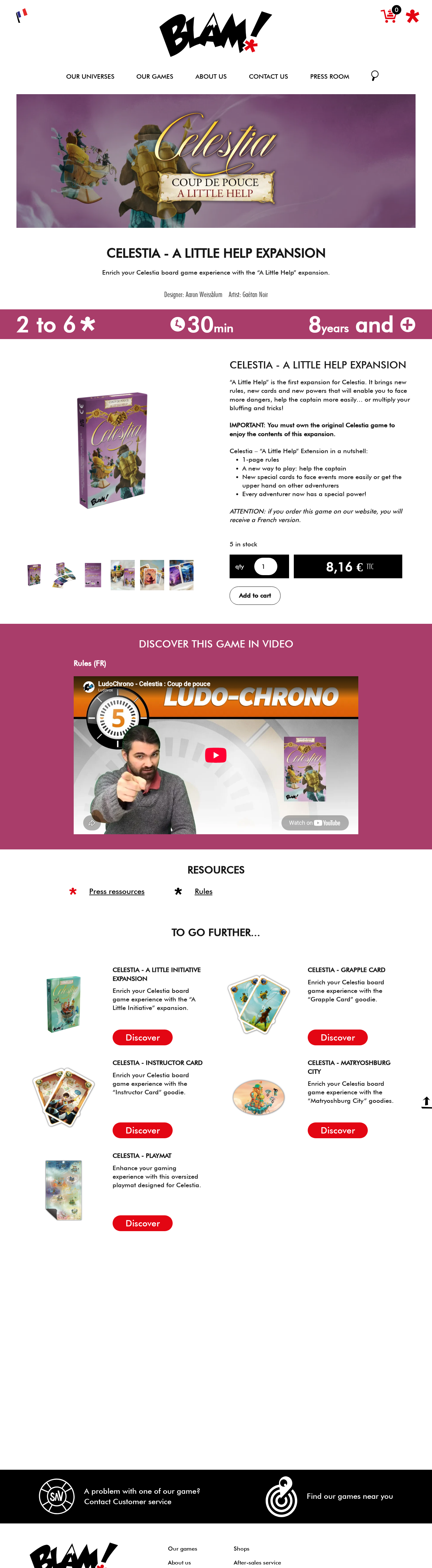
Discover (143, 1037)
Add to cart (255, 595)
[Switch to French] (22, 16)
